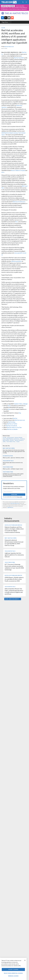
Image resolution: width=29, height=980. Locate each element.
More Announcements (12, 599)
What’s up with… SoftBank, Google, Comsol (13, 468)
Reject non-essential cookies (13, 973)
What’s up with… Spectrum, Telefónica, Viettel (13, 457)
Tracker (17, 441)
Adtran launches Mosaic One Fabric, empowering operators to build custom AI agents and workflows (14, 591)
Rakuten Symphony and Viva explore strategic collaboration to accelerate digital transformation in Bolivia (14, 529)
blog (9, 405)
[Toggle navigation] (26, 2)
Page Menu (5, 22)
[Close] (24, 960)
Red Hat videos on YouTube (14, 427)
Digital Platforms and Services (12, 438)
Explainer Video (18, 404)
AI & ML (3, 27)
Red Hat (15, 418)
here (16, 221)
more (2, 172)
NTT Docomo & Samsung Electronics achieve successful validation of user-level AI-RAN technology (14, 567)
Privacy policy (19, 496)
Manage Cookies (13, 975)
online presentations (16, 261)
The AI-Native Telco (10, 441)
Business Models (18, 437)
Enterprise (22, 438)
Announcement (10, 437)
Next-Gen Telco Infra (9, 448)
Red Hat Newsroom (9, 46)
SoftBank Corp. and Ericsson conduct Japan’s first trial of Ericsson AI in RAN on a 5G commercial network (13, 475)
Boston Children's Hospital (18, 170)
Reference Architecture (19, 201)
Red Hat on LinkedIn (12, 429)
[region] (13, 969)
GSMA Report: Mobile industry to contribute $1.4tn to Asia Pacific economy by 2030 (14, 579)
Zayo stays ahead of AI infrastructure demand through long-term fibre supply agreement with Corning (14, 451)
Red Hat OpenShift (19, 58)
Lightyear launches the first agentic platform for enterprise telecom (14, 554)
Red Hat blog (11, 422)
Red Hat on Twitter (12, 424)
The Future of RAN (8, 467)
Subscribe (14, 494)
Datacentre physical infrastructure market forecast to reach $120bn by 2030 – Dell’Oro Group (14, 542)
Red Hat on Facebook (11, 425)
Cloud (4, 438)
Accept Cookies (13, 969)
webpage (25, 404)
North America (6, 440)
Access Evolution (8, 455)
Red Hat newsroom (20, 420)
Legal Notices (10, 507)
